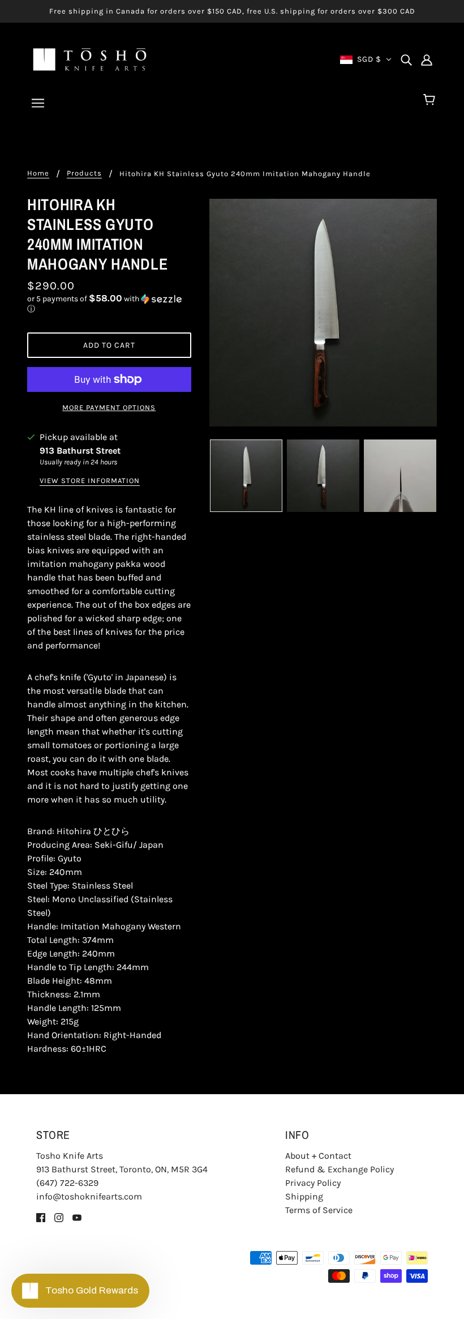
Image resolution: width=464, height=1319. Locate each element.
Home (38, 173)
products (84, 173)
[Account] (426, 59)
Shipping (304, 1196)
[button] (109, 303)
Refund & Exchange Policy (339, 1169)
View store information (90, 481)
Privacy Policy (313, 1182)
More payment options (109, 407)
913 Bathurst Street (80, 450)
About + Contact (318, 1155)
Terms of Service (319, 1210)
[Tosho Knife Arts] (90, 58)
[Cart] (431, 100)
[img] (406, 59)
